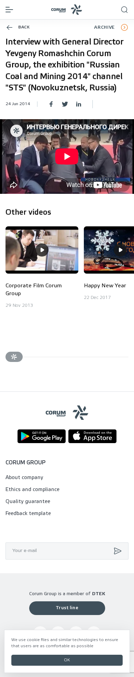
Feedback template (28, 513)
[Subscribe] (116, 551)
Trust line (67, 608)
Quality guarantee (27, 501)
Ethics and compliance (32, 489)
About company (24, 477)
